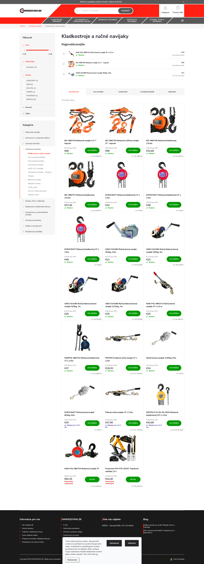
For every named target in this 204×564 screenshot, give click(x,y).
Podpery (31, 176)
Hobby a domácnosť (33, 226)
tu (97, 554)
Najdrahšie (123, 92)
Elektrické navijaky (34, 180)
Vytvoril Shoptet (178, 559)
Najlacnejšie (98, 92)
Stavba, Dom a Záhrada (35, 201)
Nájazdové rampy (34, 183)
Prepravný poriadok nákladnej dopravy (36, 539)
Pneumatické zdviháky (36, 161)
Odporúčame (74, 92)
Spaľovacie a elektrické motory (37, 206)
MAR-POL (30, 88)
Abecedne (172, 92)
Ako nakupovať (27, 525)
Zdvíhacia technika (33, 149)
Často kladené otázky (30, 535)
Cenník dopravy (27, 528)
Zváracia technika (32, 143)
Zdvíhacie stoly (33, 195)
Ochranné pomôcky (33, 220)
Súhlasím (132, 543)
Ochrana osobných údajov (73, 532)
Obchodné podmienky (71, 528)
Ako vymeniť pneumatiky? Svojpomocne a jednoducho (159, 531)
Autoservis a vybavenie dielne (37, 138)
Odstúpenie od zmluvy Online (33, 542)
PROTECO (30, 99)
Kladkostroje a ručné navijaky (39, 153)
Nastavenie (72, 560)
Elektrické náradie (32, 132)
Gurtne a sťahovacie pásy (37, 191)
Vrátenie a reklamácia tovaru (32, 532)
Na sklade (31, 67)
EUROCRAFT (31, 81)
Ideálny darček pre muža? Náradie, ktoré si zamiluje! (159, 526)
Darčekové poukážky (33, 231)
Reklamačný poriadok (71, 535)
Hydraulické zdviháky (35, 165)
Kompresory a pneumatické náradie (36, 213)
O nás (65, 525)
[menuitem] (57, 20)
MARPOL (30, 92)
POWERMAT (31, 96)
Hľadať (125, 10)
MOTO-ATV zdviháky (35, 168)
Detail (92, 479)
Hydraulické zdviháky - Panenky (39, 172)
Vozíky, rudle (32, 187)
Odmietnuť (114, 543)
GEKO (29, 84)
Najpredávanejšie (147, 92)
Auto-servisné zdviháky (36, 157)
